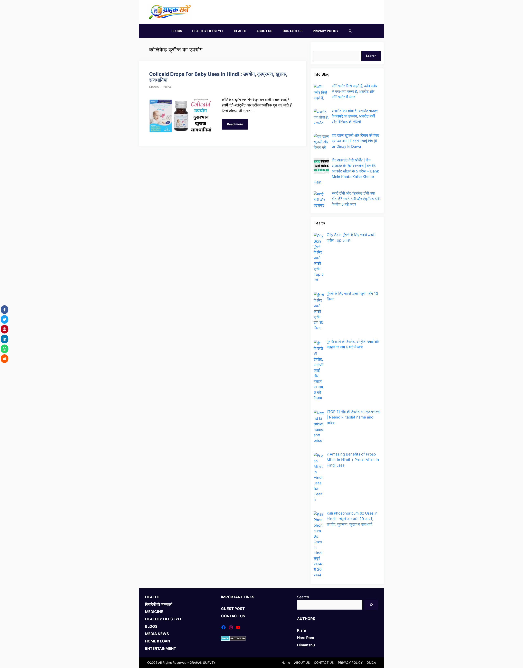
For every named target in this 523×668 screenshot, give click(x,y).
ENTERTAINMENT (160, 648)
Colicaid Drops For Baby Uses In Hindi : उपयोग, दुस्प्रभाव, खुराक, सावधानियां (218, 77)
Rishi (301, 630)
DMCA (371, 663)
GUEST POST (233, 608)
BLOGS (176, 31)
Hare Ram (305, 638)
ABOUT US (264, 31)
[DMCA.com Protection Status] (233, 639)
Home (286, 663)
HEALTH (240, 31)
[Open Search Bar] (350, 31)
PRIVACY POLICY (326, 31)
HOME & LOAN (157, 641)
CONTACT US (293, 31)
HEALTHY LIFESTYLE (208, 31)
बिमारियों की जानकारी (158, 604)
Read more (235, 124)
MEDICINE (154, 612)
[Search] (371, 605)
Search (320, 48)
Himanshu (306, 645)
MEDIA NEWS (157, 634)
